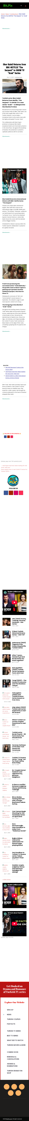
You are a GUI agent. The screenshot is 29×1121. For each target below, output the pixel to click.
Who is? (10, 1010)
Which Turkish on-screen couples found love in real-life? (19, 722)
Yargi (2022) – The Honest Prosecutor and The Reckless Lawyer (19, 683)
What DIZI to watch (15, 1040)
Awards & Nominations (12, 1065)
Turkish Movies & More (16, 1045)
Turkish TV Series (14, 1031)
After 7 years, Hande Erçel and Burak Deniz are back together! (18, 657)
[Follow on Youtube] (8, 436)
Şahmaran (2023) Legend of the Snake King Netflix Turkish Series (19, 645)
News (7, 14)
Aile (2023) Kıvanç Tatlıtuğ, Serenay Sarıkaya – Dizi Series (19, 621)
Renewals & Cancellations (13, 1058)
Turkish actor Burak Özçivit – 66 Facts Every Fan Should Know (19, 735)
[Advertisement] (14, 44)
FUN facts (11, 1024)
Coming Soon (14, 14)
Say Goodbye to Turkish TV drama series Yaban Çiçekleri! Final (19, 855)
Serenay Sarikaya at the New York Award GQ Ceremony (19, 747)
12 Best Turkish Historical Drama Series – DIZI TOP (18, 633)
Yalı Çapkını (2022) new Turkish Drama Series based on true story (18, 696)
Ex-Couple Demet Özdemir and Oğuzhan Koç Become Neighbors (19, 773)
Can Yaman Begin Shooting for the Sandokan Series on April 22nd (19, 814)
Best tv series (12, 1036)
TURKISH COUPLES (13, 1019)
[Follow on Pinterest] (18, 1093)
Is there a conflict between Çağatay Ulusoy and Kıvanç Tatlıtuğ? (19, 787)
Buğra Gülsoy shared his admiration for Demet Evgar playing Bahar (17, 841)
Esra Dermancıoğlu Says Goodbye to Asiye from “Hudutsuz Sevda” (19, 827)
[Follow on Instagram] (11, 436)
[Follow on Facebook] (5, 436)
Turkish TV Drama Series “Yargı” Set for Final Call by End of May (19, 760)
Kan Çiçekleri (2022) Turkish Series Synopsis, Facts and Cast (18, 670)
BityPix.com (9, 1119)
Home (3, 14)
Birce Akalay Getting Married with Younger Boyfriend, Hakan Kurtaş (18, 800)
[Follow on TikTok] (21, 493)
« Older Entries (6, 879)
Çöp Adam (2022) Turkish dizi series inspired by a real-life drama (19, 709)
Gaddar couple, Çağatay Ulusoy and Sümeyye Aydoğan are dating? (18, 868)
